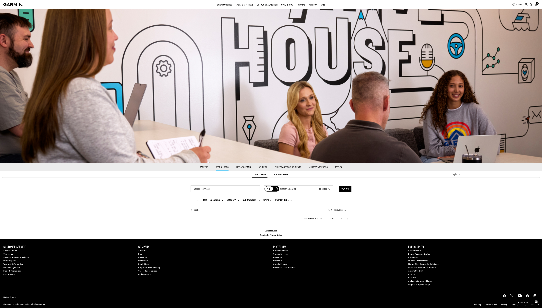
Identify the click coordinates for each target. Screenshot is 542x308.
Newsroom (143, 261)
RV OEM (411, 274)
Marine (301, 4)
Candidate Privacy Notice (271, 235)
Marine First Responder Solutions (423, 264)
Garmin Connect (280, 250)
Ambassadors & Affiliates (420, 281)
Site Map (477, 305)
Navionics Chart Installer (284, 267)
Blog (140, 254)
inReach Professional (418, 261)
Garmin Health (414, 250)
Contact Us (8, 254)
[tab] (259, 174)
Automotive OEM (415, 271)
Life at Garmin (243, 167)
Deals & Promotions (12, 271)
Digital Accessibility (531, 305)
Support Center (10, 250)
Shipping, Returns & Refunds (16, 257)
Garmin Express (280, 254)
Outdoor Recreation (267, 4)
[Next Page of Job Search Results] (347, 218)
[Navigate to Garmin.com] (13, 4)
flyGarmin (277, 261)
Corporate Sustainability (149, 267)
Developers (413, 257)
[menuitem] (518, 4)
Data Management (11, 267)
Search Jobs (222, 167)
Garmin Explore (280, 264)
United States (9, 297)
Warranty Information (13, 264)
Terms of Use (491, 305)
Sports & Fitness (244, 4)
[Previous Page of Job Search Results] (342, 218)
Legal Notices (271, 231)
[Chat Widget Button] (536, 302)
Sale (323, 4)
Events (338, 167)
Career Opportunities (147, 271)
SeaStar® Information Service (422, 267)
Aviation (313, 4)
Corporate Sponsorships (419, 284)
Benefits (262, 167)
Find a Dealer (9, 274)
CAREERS (204, 167)
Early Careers (144, 274)
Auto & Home (287, 4)
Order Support (9, 261)
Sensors (412, 278)
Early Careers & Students (288, 167)
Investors (142, 257)
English (455, 174)
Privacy (504, 305)
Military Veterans (318, 167)
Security (515, 305)
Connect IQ (278, 257)
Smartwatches (224, 4)
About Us (142, 250)
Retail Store (143, 264)
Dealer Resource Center (419, 254)
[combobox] (225, 189)
